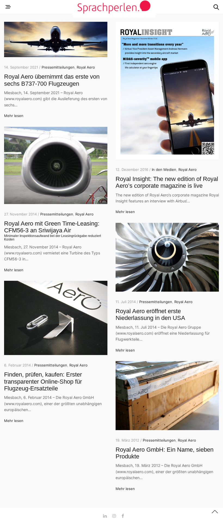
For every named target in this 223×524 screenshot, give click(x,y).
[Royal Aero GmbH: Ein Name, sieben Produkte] (167, 395)
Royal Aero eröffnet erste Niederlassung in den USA (150, 314)
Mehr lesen (13, 115)
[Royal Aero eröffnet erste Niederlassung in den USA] (167, 257)
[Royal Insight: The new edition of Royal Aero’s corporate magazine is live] (167, 90)
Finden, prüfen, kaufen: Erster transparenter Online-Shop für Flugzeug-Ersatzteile (43, 381)
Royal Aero (86, 67)
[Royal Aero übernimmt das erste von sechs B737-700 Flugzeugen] (55, 39)
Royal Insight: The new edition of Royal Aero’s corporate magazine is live (167, 182)
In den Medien (164, 169)
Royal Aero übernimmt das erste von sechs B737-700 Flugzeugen (52, 80)
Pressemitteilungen (58, 67)
